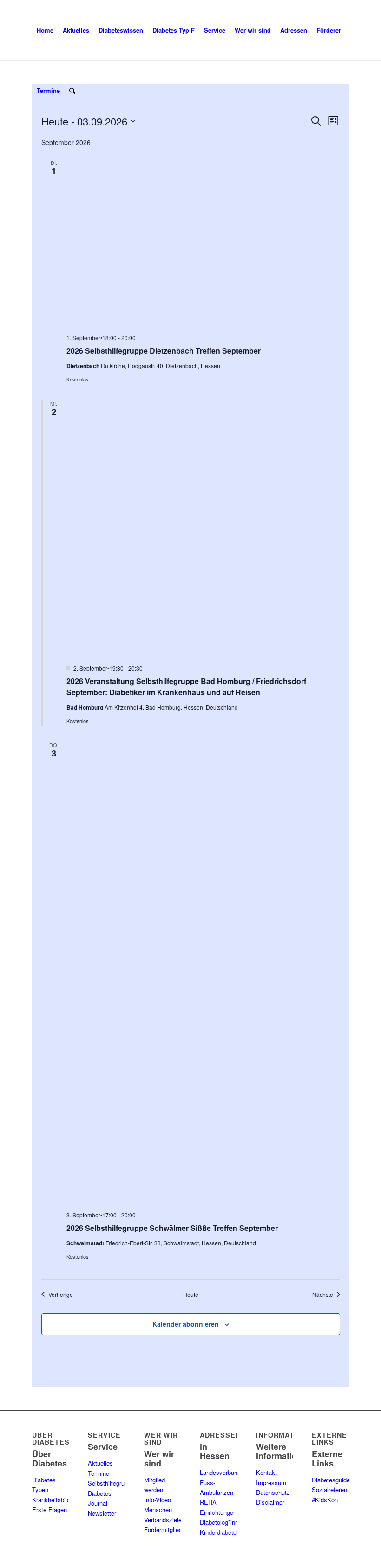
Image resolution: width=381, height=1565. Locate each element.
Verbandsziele (163, 1519)
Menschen (158, 1509)
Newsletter (102, 1513)
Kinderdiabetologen (225, 1532)
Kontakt (266, 1472)
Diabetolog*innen (222, 1522)
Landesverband (220, 1472)
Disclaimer (270, 1502)
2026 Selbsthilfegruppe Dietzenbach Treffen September (163, 350)
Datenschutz (273, 1492)
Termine (98, 1473)
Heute (190, 1294)
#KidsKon (325, 1499)
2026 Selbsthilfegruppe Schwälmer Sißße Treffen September (172, 1228)
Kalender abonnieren (185, 1323)
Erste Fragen (49, 1509)
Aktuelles (100, 1463)
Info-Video (157, 1499)
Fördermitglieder (165, 1529)
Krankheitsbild (51, 1499)
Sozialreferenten (333, 1489)
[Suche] (72, 90)
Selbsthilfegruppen (113, 1483)
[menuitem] (45, 30)
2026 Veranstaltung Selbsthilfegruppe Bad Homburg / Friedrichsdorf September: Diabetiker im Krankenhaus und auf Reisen (186, 686)
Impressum (271, 1482)
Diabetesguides (332, 1479)
